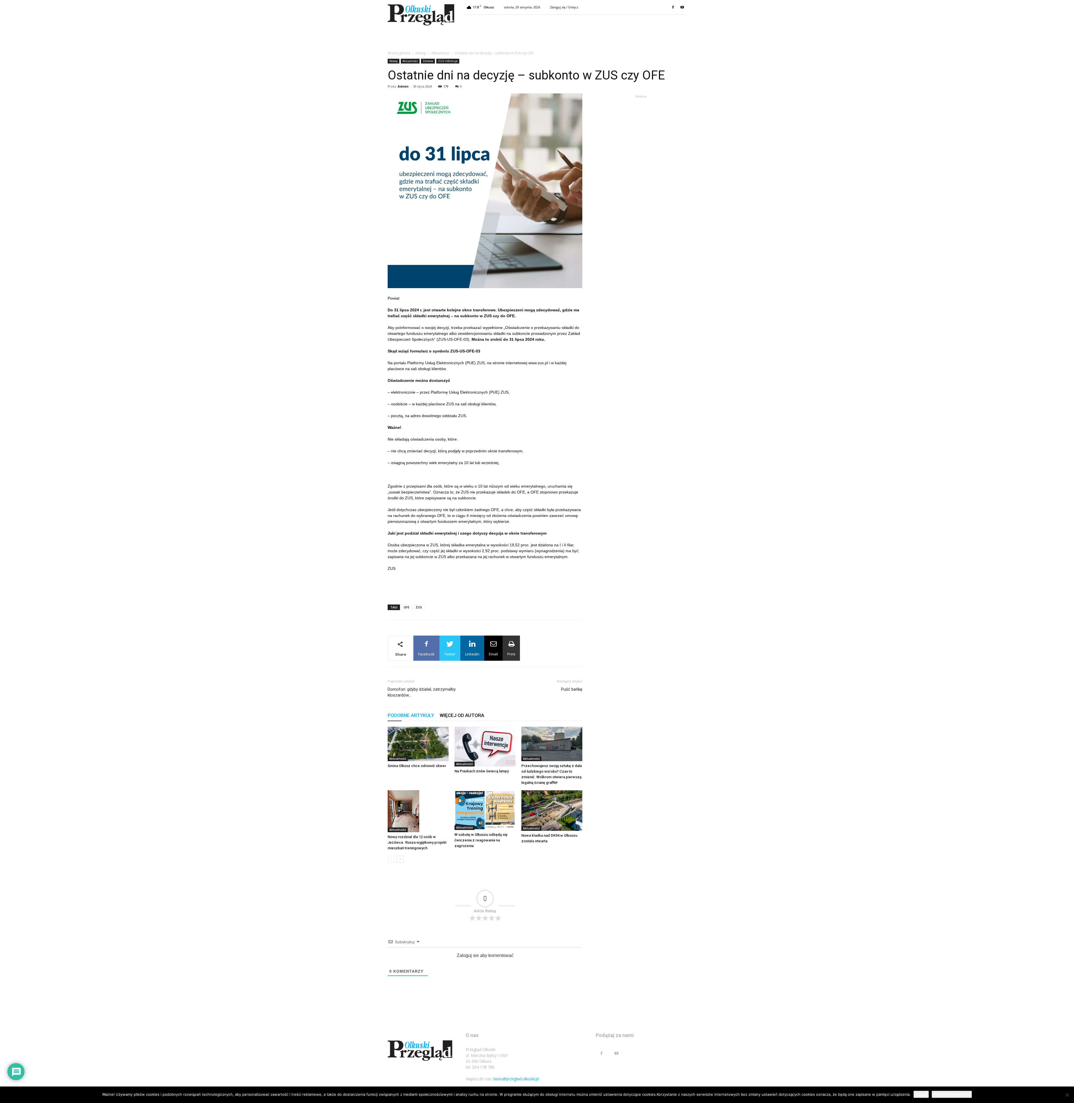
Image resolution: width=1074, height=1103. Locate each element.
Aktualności (440, 53)
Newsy (421, 53)
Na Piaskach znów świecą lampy (481, 771)
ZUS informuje (448, 61)
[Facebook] (673, 7)
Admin (403, 86)
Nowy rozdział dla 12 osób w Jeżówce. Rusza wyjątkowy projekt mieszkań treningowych (417, 842)
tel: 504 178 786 (480, 1067)
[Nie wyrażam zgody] (1067, 1095)
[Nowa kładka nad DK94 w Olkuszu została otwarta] (551, 810)
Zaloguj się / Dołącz (564, 7)
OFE (406, 607)
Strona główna (399, 53)
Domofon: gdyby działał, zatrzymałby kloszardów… (422, 692)
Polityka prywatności (952, 1094)
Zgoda (921, 1094)
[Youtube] (682, 7)
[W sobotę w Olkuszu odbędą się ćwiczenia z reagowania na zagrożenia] (484, 810)
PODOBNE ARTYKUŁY (411, 715)
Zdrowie (428, 61)
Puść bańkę (571, 689)
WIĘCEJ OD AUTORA (462, 715)
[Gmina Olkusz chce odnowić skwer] (418, 744)
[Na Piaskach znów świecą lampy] (484, 746)
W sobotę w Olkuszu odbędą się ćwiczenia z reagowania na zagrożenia (480, 840)
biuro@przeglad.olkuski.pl (516, 1078)
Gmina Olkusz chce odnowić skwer (417, 766)
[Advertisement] (485, 585)
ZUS (419, 607)
